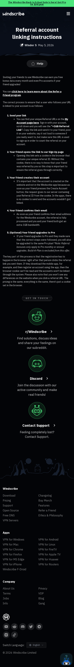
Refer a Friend (47, 510)
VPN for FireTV (47, 549)
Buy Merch (45, 500)
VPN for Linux (46, 544)
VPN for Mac (11, 544)
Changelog (45, 495)
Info (5, 603)
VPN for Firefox (12, 554)
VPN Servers (10, 520)
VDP (41, 593)
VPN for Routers (48, 564)
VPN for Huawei (48, 559)
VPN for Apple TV (49, 554)
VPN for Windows (13, 539)
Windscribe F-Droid (14, 569)
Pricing (7, 500)
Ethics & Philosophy (50, 515)
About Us (8, 588)
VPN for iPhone (12, 564)
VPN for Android (48, 539)
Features (44, 505)
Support (8, 505)
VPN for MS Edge (13, 559)
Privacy (42, 588)
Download (9, 495)
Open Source (11, 510)
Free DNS (9, 515)
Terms (7, 593)
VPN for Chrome (13, 549)
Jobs (6, 598)
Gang (41, 603)
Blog (41, 598)
